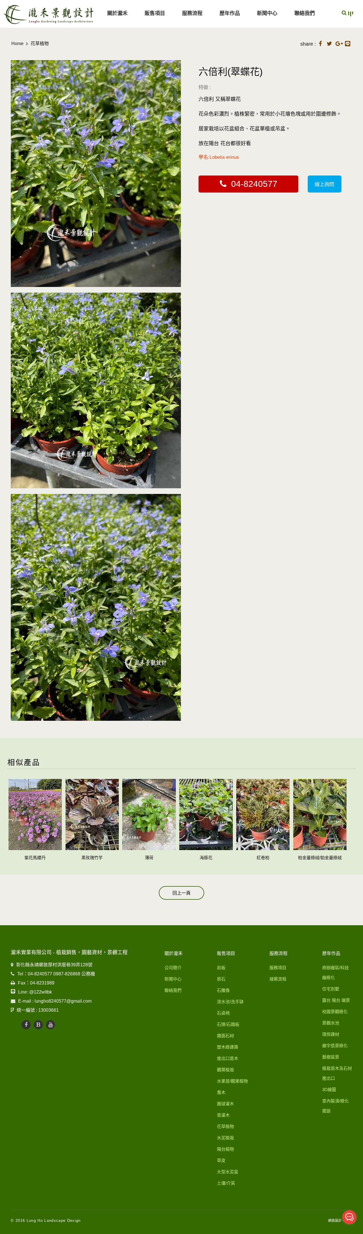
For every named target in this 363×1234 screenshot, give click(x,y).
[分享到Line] (348, 44)
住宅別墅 (330, 988)
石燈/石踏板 (228, 1024)
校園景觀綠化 (335, 1011)
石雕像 (223, 990)
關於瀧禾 (117, 13)
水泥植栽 (225, 1137)
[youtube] (50, 1024)
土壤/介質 (226, 1183)
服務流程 (192, 13)
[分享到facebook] (320, 43)
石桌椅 (223, 1013)
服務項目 (277, 967)
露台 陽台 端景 (336, 1000)
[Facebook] (26, 1024)
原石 (221, 979)
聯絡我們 (304, 13)
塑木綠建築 (227, 1047)
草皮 (221, 1160)
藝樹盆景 (330, 1057)
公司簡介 (173, 967)
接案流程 (277, 979)
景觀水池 (330, 1022)
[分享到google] (338, 43)
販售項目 (155, 13)
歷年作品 (230, 13)
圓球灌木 (225, 1103)
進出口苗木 (227, 1058)
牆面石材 (225, 1035)
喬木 (221, 1092)
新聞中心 (267, 13)
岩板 (221, 967)
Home (17, 43)
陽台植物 (225, 1149)
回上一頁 (181, 893)
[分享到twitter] (329, 43)
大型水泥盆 (227, 1171)
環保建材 (330, 1034)
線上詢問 (324, 184)
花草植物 (40, 43)
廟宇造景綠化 (335, 1045)
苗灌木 (223, 1115)
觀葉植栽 (225, 1069)
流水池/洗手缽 (230, 1001)
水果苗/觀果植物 (232, 1081)
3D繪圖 (329, 1089)
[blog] (38, 1024)
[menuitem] (117, 14)
